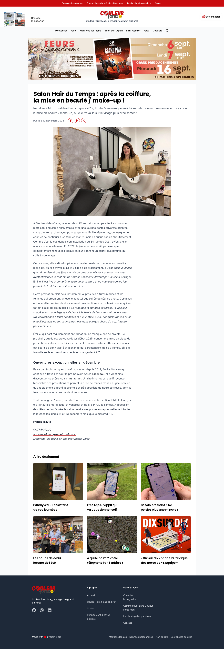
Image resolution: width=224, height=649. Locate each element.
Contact (91, 608)
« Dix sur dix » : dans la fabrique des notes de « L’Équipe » (164, 560)
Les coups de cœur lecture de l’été (47, 560)
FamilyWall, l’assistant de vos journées (50, 507)
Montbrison (61, 30)
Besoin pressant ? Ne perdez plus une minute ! (159, 507)
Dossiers (157, 30)
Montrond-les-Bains (90, 30)
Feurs (74, 30)
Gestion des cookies (181, 636)
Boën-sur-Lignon (114, 30)
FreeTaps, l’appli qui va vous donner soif (102, 507)
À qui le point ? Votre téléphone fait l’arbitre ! (105, 560)
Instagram (75, 378)
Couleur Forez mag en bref (101, 601)
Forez (147, 30)
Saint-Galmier (133, 30)
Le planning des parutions (137, 616)
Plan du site (161, 636)
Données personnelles (141, 636)
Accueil (91, 595)
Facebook (98, 374)
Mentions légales (118, 636)
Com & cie (55, 636)
